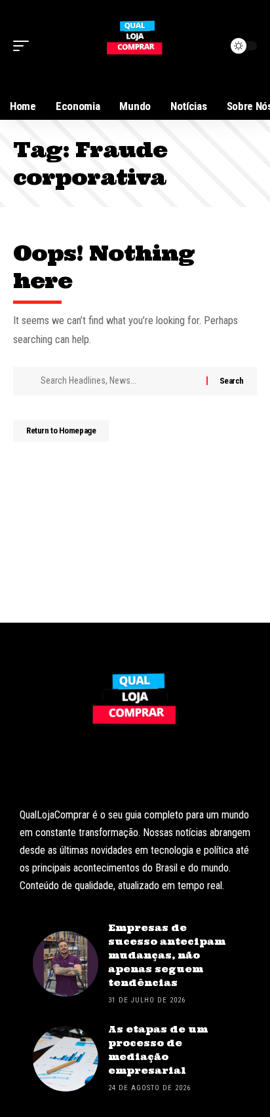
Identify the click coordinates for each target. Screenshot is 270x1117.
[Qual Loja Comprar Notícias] (135, 46)
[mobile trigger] (24, 46)
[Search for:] (118, 381)
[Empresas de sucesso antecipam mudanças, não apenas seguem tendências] (65, 964)
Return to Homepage (61, 430)
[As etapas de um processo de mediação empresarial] (65, 1058)
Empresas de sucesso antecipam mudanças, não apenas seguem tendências (166, 955)
